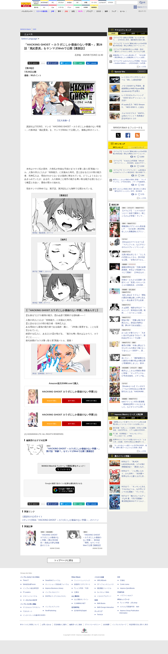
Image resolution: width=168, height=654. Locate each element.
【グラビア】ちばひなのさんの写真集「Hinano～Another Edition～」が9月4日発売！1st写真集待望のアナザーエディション (130, 63)
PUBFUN (120, 592)
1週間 (133, 33)
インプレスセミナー (52, 592)
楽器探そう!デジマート (82, 584)
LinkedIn (93, 63)
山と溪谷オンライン (81, 599)
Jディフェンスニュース (105, 584)
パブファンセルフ (126, 595)
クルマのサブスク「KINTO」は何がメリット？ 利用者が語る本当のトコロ (134, 115)
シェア (54, 63)
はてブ (67, 63)
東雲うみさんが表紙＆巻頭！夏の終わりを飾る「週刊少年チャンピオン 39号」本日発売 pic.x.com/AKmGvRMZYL (129, 191)
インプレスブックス (52, 607)
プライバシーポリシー (92, 624)
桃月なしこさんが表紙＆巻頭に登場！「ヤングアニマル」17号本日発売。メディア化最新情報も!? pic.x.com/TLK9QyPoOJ (129, 182)
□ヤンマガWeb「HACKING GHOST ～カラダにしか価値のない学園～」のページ (60, 520)
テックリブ (98, 611)
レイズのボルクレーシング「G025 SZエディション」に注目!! (134, 97)
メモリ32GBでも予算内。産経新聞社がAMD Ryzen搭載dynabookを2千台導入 (133, 88)
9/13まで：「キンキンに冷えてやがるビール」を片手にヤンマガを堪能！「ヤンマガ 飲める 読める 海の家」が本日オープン (133, 491)
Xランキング (120, 144)
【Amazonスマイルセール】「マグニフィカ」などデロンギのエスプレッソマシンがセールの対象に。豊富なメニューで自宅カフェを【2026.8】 (134, 247)
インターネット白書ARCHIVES (34, 615)
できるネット (27, 611)
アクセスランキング (123, 30)
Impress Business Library (54, 588)
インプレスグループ (119, 624)
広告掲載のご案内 (60, 624)
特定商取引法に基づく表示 (138, 624)
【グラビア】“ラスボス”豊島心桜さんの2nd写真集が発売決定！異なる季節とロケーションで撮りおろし (130, 46)
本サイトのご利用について (29, 624)
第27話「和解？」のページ (42, 271)
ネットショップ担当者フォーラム (57, 584)
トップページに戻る (63, 560)
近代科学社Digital (80, 611)
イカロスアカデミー (104, 596)
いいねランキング (138, 147)
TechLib (100, 614)
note (80, 63)
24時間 (122, 33)
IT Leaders (27, 592)
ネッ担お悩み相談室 (30, 600)
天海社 (122, 580)
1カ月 (143, 33)
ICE (118, 577)
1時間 (113, 33)
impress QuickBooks (127, 588)
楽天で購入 (71, 400)
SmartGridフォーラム (52, 580)
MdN (96, 600)
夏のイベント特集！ (123, 456)
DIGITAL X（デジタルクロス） (56, 596)
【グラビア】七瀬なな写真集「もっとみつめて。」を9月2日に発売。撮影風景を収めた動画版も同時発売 (129, 40)
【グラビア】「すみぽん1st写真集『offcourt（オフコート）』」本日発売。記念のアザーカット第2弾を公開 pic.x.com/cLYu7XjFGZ (129, 163)
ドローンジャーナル (30, 596)
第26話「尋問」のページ (41, 303)
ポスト (35, 63)
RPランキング (118, 147)
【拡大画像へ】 (63, 120)
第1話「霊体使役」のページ (42, 373)
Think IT (26, 580)
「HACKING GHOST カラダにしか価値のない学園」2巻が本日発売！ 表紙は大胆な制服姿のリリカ (49, 540)
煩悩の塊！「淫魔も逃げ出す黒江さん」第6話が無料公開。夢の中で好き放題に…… (133, 322)
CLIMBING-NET (79, 603)
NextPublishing (50, 611)
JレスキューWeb (103, 592)
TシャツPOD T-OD (81, 588)
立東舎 (76, 592)
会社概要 (106, 624)
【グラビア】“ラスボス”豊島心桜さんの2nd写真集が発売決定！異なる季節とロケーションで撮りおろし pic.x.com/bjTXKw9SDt (130, 154)
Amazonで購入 (51, 400)
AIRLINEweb (101, 580)
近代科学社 (75, 607)
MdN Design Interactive (105, 607)
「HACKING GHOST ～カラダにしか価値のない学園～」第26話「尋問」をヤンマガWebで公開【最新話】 (92, 540)
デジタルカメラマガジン (31, 607)
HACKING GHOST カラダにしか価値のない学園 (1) (69, 391)
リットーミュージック (82, 580)
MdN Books (101, 603)
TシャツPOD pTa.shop (128, 603)
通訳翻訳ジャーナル (104, 588)
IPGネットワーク (123, 599)
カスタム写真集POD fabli (129, 607)
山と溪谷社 (75, 596)
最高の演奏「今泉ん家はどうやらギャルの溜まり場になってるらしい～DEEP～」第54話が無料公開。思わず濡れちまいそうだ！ (133, 350)
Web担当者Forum (29, 584)
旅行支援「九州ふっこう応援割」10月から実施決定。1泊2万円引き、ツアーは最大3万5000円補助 (129, 430)
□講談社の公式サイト (32, 516)
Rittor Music (76, 577)
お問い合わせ (46, 624)
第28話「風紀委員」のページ (42, 233)
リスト (43, 63)
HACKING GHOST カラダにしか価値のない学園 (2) (69, 414)
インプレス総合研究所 (31, 588)
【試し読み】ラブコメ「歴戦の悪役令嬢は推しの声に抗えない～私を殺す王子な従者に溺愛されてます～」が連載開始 (133, 300)
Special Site (120, 72)
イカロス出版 (99, 577)
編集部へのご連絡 (75, 624)
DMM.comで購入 (91, 400)
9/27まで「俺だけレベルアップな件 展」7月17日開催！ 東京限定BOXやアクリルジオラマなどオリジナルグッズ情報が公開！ (134, 501)
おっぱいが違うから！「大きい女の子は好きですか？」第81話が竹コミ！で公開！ (133, 335)
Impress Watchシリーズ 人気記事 (129, 414)
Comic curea (124, 584)
